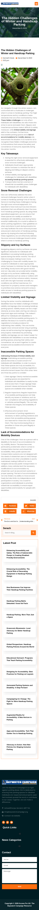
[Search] (33, 532)
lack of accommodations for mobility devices (17, 136)
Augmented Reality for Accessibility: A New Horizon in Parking (19, 717)
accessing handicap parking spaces (19, 179)
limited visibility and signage (25, 130)
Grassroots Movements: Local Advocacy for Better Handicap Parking (18, 630)
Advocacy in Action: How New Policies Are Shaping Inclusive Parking (19, 747)
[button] (36, 3)
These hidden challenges (10, 120)
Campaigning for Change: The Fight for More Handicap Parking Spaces (19, 701)
